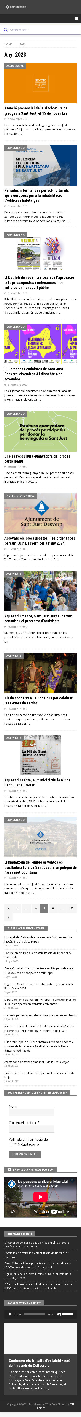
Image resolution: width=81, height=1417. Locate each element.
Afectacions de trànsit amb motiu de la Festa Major (36, 1062)
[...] (47, 1388)
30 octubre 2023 (18, 466)
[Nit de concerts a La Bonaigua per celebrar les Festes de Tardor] (40, 673)
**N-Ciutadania (26, 1144)
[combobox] (40, 30)
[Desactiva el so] (59, 1314)
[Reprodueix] (10, 1314)
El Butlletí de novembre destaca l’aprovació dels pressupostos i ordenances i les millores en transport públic (39, 282)
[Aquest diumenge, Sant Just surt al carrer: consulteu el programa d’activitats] (40, 591)
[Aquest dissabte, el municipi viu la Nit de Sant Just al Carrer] (40, 755)
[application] (40, 1314)
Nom (13, 1106)
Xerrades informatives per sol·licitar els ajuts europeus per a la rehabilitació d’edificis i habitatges (36, 195)
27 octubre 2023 (18, 549)
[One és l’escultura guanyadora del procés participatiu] (40, 431)
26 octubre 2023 (18, 626)
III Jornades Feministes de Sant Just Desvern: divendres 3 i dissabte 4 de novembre (33, 374)
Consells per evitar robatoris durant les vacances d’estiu (40, 1015)
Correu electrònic (24, 1122)
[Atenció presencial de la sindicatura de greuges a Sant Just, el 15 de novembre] (40, 83)
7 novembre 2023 (18, 118)
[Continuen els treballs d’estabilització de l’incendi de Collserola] (40, 1338)
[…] (21, 134)
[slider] (68, 1314)
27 (71, 908)
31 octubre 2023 (18, 384)
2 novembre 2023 (18, 293)
